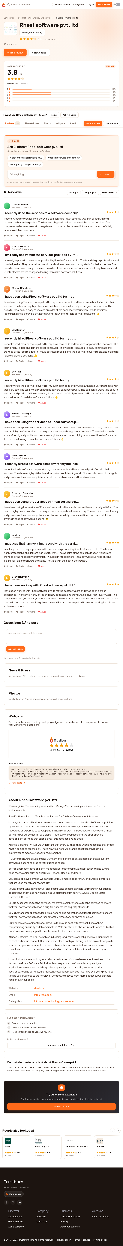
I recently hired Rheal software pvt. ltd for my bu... (40, 338)
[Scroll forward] (118, 1130)
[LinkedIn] (19, 1202)
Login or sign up (100, 1216)
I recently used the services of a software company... (42, 213)
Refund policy (100, 1239)
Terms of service (82, 1239)
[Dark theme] (117, 4)
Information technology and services (35, 17)
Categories (78, 4)
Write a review (62, 4)
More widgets (15, 783)
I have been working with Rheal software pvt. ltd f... (40, 585)
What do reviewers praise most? (64, 157)
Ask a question (15, 648)
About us (41, 1216)
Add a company (16, 1226)
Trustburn (13, 1182)
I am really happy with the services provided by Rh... (41, 255)
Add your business (70, 1226)
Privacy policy (64, 1239)
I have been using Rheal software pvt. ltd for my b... (40, 296)
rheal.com (39, 988)
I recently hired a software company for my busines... (42, 464)
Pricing (64, 1221)
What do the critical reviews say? (26, 157)
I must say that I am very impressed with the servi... (41, 543)
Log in (90, 4)
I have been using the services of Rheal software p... (41, 422)
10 (67, 749)
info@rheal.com (43, 994)
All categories (15, 1216)
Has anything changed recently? (25, 164)
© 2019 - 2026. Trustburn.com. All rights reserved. (29, 1239)
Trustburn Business (70, 1216)
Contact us (41, 1221)
